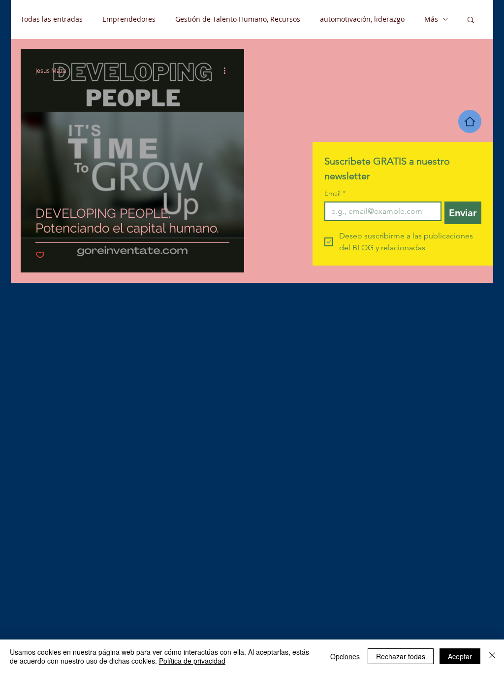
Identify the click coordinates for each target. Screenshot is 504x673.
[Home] (469, 121)
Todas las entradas (52, 19)
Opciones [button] (345, 656)
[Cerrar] (492, 656)
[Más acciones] (228, 70)
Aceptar (460, 656)
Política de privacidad (192, 661)
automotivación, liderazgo (362, 19)
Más (431, 19)
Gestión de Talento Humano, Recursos (237, 19)
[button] (470, 20)
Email (335, 193)
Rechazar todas (400, 656)
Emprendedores (129, 19)
